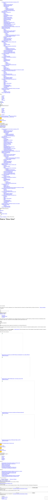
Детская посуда (8, 63)
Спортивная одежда (7, 200)
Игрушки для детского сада (6, 466)
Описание (3, 315)
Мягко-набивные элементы (8, 77)
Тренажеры (5, 87)
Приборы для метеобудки (10, 8)
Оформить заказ (9, 483)
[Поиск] (0, 106)
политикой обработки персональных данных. (20, 488)
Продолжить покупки (3, 483)
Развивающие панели (7, 23)
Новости (3, 456)
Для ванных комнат (7, 44)
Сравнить (2, 221)
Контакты (3, 458)
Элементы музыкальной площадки (9, 10)
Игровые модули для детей (8, 142)
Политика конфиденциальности (5, 480)
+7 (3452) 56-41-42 (17, 329)
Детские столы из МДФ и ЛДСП (9, 31)
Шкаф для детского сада (7, 40)
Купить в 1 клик (2, 313)
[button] (5, 355)
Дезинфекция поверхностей (10, 48)
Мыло (5, 45)
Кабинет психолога (7, 68)
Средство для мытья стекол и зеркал (9, 52)
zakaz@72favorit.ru (3, 120)
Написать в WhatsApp (4, 479)
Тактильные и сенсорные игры (9, 25)
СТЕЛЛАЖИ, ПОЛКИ (7, 39)
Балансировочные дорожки (8, 15)
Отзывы (3, 98)
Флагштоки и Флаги (7, 91)
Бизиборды (5, 16)
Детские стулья (6, 32)
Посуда (5, 61)
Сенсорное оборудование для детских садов (9, 472)
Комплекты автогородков (8, 5)
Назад (5, 2)
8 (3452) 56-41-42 (2, 125)
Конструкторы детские (7, 19)
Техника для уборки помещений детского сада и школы (11, 475)
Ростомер (5, 37)
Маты (5, 82)
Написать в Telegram (13, 479)
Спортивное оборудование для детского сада (9, 467)
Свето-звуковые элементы (8, 78)
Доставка (3, 317)
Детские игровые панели (8, 17)
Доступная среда (4, 474)
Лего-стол (5, 73)
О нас (3, 96)
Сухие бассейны (6, 86)
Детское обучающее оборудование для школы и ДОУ (10, 476)
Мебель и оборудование (7, 83)
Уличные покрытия (7, 56)
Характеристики (4, 316)
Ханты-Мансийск (5, 497)
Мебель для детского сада (6, 464)
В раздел (5, 3)
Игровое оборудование (7, 36)
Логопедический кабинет (6, 465)
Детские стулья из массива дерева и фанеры (13, 157)
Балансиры (5, 81)
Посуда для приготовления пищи (11, 64)
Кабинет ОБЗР (6, 185)
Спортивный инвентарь (7, 85)
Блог (2, 99)
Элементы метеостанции (10, 9)
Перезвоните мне (3, 126)
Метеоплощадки (6, 6)
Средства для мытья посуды (8, 50)
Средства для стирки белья (8, 51)
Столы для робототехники (8, 190)
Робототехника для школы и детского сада (8, 463)
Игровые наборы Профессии (8, 4)
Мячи (5, 84)
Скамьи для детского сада (8, 38)
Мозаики (5, 20)
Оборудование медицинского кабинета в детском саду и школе (14, 69)
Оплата (3, 97)
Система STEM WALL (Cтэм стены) (9, 148)
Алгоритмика (6, 14)
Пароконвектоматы (7, 60)
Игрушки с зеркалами (7, 143)
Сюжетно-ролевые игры (8, 24)
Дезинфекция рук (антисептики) (11, 49)
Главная (3, 95)
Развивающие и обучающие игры (9, 22)
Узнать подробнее (42, 307)
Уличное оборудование (5, 473)
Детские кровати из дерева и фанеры (10, 30)
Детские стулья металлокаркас (10, 35)
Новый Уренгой (4, 498)
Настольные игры (6, 21)
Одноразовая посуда (7, 59)
